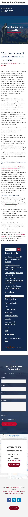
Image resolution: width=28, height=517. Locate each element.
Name (3, 378)
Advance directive (11, 303)
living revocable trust (11, 204)
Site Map (10, 491)
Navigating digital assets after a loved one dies (13, 287)
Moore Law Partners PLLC (13, 63)
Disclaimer (3, 415)
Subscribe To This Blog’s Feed (13, 339)
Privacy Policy (17, 491)
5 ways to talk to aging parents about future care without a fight (14, 267)
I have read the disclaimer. (10, 419)
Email (3, 393)
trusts (7, 327)
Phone (3, 385)
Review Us (14, 508)
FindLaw (21, 493)
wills (6, 331)
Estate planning (10, 309)
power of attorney (11, 316)
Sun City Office (14, 465)
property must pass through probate (12, 167)
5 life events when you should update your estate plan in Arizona (14, 280)
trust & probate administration (10, 323)
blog (6, 306)
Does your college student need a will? (14, 274)
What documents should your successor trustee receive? (13, 259)
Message (3, 400)
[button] (23, 10)
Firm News (3, 65)
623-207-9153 (7, 11)
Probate (8, 319)
